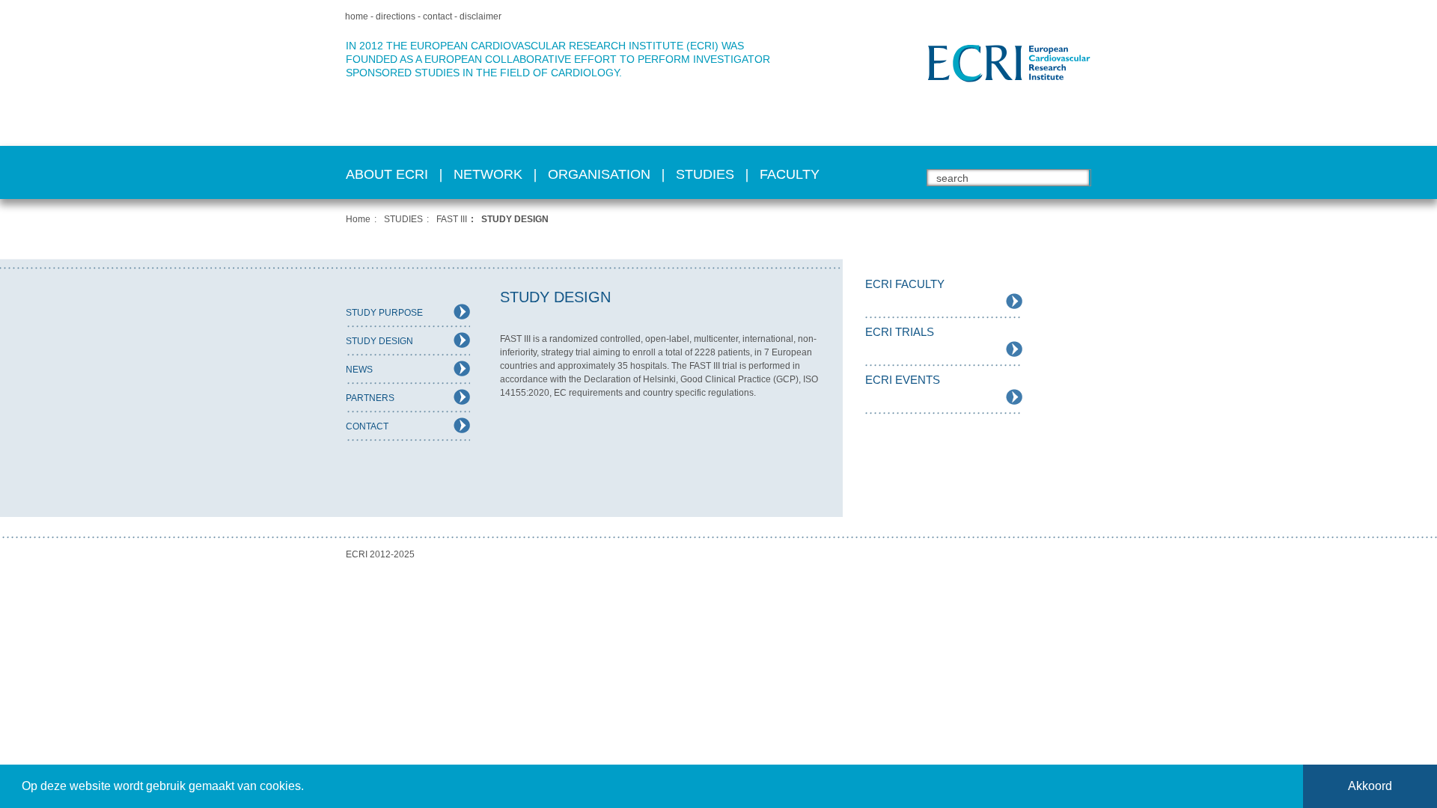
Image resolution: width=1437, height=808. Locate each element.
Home (358, 219)
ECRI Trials (899, 331)
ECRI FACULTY (905, 284)
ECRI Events (902, 379)
